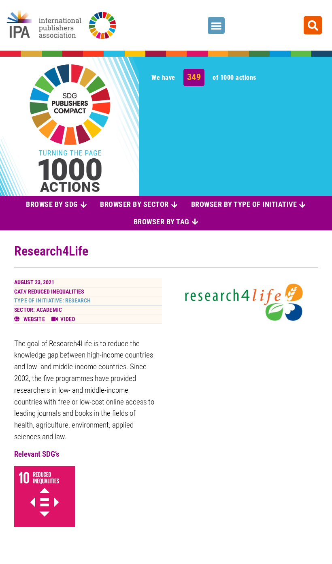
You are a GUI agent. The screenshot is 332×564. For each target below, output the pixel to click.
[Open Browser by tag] (195, 222)
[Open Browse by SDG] (83, 204)
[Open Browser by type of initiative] (302, 204)
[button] (216, 25)
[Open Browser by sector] (174, 204)
